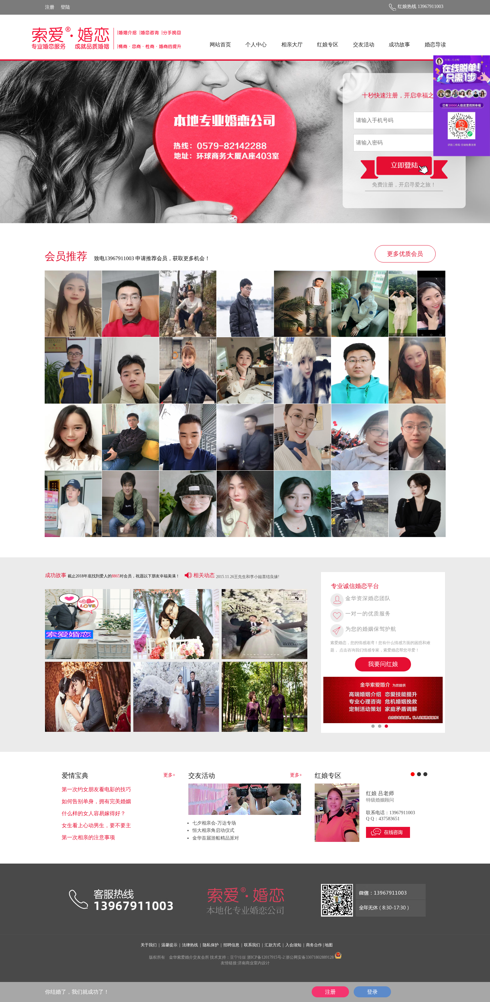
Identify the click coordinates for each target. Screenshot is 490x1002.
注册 (49, 7)
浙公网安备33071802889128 (310, 957)
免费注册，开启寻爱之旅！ (404, 184)
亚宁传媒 (238, 957)
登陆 (65, 7)
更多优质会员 (405, 253)
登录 (372, 992)
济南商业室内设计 (254, 963)
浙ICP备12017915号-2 (266, 957)
